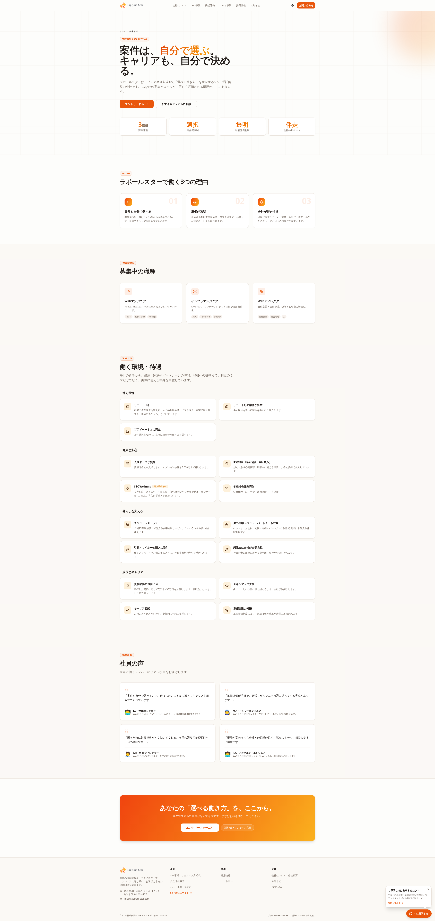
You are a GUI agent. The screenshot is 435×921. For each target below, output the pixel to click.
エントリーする (134, 104)
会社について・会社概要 (285, 875)
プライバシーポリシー (278, 915)
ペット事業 (225, 5)
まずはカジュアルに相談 (176, 104)
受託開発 (210, 5)
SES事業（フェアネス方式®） (186, 875)
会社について (180, 5)
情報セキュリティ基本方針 (303, 915)
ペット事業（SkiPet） (182, 887)
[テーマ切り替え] (292, 5)
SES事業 (196, 5)
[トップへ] (131, 5)
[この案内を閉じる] (428, 889)
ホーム (123, 31)
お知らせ (255, 5)
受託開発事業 (177, 881)
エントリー (227, 881)
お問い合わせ (306, 5)
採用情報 (241, 5)
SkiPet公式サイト (179, 892)
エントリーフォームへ (199, 827)
